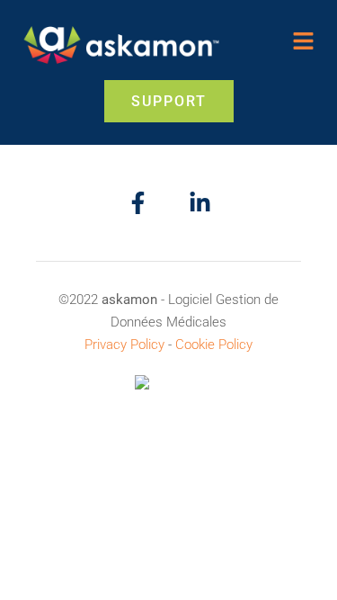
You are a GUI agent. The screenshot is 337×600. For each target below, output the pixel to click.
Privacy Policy (124, 344)
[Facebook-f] (138, 203)
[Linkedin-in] (200, 203)
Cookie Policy (214, 344)
